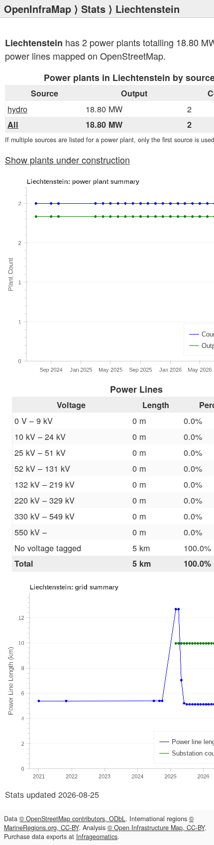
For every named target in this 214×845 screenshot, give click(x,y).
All (12, 124)
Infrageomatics (96, 836)
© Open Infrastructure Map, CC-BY (156, 827)
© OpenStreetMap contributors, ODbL (72, 818)
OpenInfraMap (37, 8)
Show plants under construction (67, 159)
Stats (93, 8)
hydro (17, 109)
